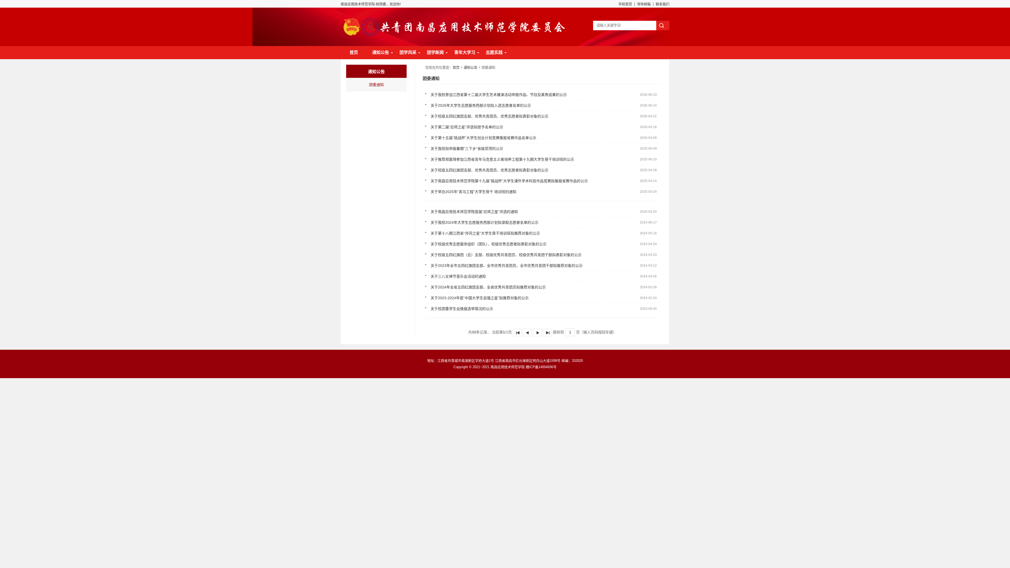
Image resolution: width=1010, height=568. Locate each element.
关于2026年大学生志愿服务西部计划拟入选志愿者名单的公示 (481, 105)
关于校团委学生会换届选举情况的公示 (462, 309)
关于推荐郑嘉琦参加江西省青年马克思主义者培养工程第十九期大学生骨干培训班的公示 (502, 159)
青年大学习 (464, 52)
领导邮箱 (644, 4)
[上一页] (527, 332)
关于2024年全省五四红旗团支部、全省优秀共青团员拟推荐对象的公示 (488, 287)
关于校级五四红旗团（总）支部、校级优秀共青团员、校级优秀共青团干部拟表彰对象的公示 (506, 255)
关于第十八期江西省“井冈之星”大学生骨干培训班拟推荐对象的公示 (485, 233)
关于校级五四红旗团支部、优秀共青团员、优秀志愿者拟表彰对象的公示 (489, 116)
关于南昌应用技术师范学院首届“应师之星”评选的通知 (474, 212)
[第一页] (517, 332)
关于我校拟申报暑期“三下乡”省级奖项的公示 (467, 148)
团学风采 (408, 52)
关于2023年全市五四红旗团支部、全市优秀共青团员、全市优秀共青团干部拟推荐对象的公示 (507, 265)
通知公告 (380, 52)
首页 (354, 52)
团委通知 (376, 85)
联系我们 (662, 4)
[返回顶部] (1004, 505)
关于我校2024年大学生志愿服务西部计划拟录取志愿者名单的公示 (484, 222)
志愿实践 (494, 52)
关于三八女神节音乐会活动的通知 (458, 276)
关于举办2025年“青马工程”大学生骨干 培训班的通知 (473, 192)
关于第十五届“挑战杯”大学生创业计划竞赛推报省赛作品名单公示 (483, 138)
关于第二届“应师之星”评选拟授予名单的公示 (467, 127)
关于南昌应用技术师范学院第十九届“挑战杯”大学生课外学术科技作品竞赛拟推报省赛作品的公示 (509, 181)
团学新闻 (435, 52)
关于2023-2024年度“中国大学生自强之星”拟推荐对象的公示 (480, 298)
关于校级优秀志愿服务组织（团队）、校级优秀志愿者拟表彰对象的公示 (489, 244)
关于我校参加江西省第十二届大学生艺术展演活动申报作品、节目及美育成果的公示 (499, 95)
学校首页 (625, 4)
